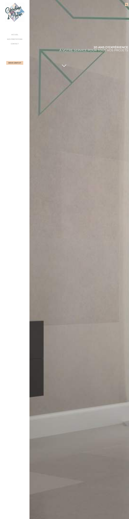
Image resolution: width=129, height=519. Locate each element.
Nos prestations (14, 39)
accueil (14, 35)
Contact (15, 44)
